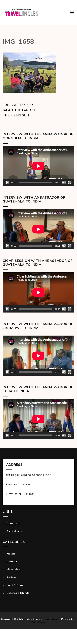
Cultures (12, 561)
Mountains (13, 569)
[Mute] (64, 182)
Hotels (11, 553)
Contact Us (14, 523)
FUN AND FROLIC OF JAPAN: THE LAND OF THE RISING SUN (19, 110)
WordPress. (38, 622)
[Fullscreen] (69, 182)
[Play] (7, 182)
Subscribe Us (15, 531)
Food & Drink (15, 585)
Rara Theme (51, 619)
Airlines (11, 577)
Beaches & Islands (18, 593)
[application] (38, 166)
